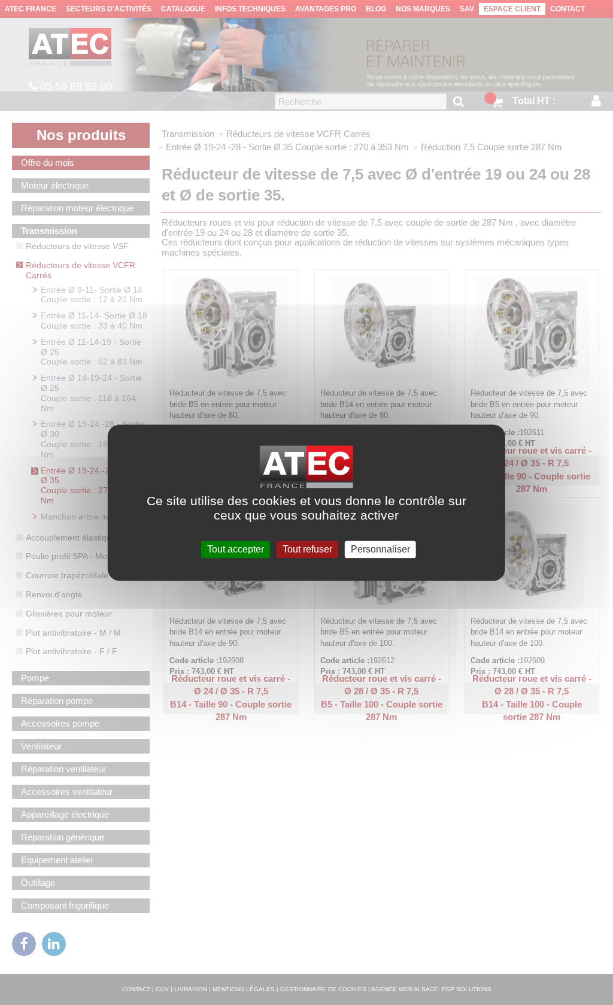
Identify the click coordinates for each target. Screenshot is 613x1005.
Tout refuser (307, 549)
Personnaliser (380, 549)
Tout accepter (235, 549)
